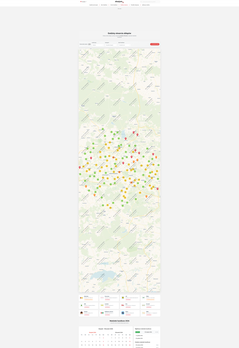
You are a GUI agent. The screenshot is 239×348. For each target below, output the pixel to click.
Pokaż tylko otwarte (83, 44)
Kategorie (107, 42)
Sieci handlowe (121, 42)
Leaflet (149, 291)
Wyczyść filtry (155, 44)
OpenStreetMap (153, 291)
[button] (123, 163)
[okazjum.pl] (119, 2)
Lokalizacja (94, 42)
